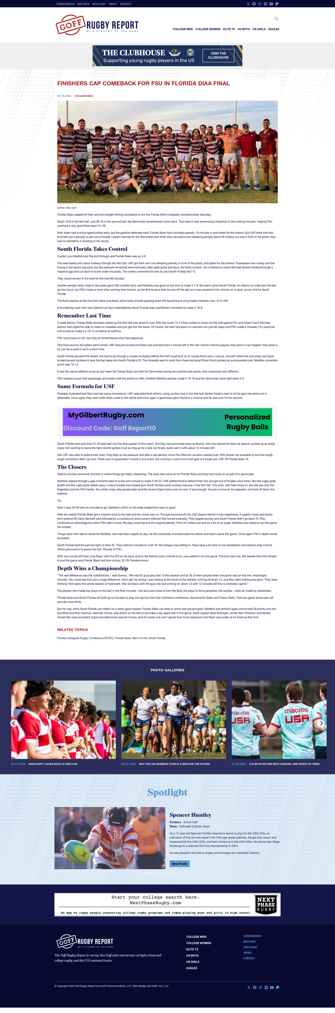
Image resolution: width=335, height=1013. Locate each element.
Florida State (123, 638)
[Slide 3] (155, 873)
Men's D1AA (139, 638)
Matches (83, 4)
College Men (183, 29)
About (113, 4)
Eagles (273, 29)
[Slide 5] (167, 873)
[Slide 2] (148, 873)
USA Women (187, 825)
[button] (71, 839)
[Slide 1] (142, 873)
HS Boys (244, 29)
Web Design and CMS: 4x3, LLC (151, 986)
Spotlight (99, 4)
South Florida (157, 638)
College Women (208, 29)
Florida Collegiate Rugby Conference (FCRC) (85, 638)
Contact (126, 4)
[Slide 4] (161, 873)
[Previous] (14, 723)
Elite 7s (229, 29)
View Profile (179, 864)
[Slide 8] (186, 873)
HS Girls (259, 29)
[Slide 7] (180, 873)
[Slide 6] (173, 873)
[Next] (321, 723)
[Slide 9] (192, 873)
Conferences (66, 4)
